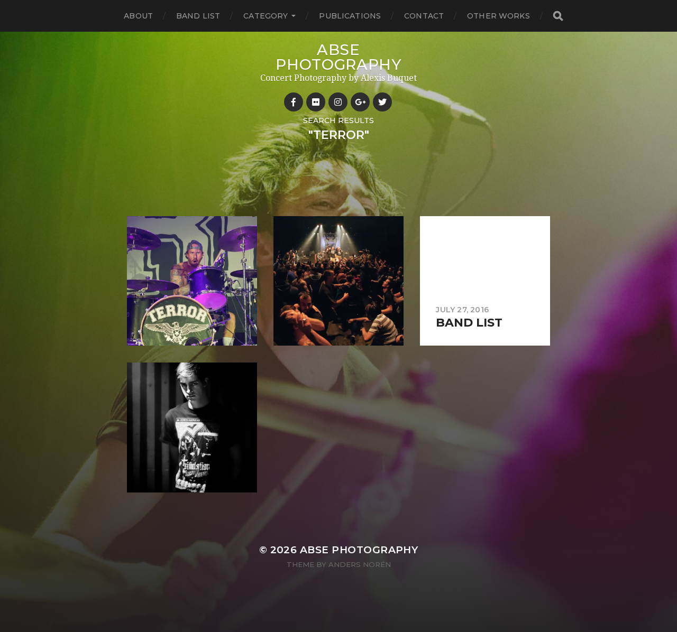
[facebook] (293, 101)
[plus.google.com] (360, 101)
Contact (424, 16)
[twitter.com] (382, 101)
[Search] (557, 16)
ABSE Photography (338, 57)
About (138, 16)
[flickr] (315, 101)
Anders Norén (359, 564)
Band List (198, 16)
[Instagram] (337, 101)
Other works (498, 16)
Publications (350, 16)
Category (265, 16)
